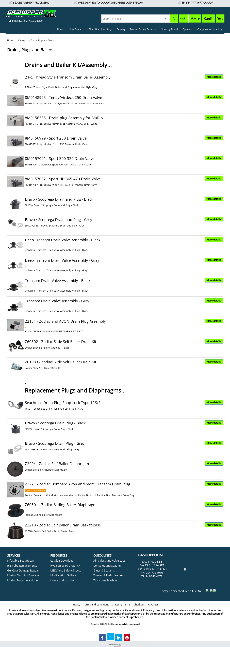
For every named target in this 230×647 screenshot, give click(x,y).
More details (214, 76)
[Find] (174, 18)
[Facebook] (102, 637)
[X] (110, 636)
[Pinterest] (127, 637)
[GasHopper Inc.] (26, 13)
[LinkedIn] (118, 637)
